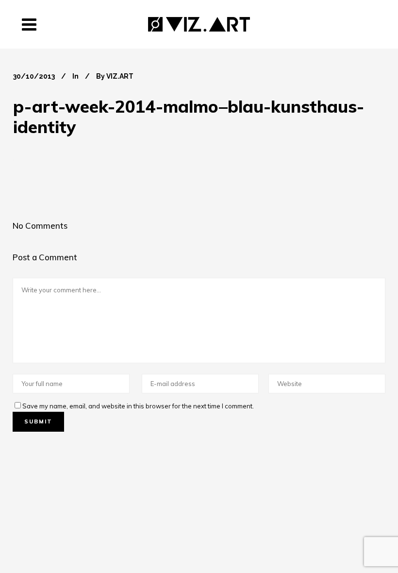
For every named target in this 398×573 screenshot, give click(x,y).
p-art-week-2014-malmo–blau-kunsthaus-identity (188, 116)
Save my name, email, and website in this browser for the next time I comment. (138, 406)
